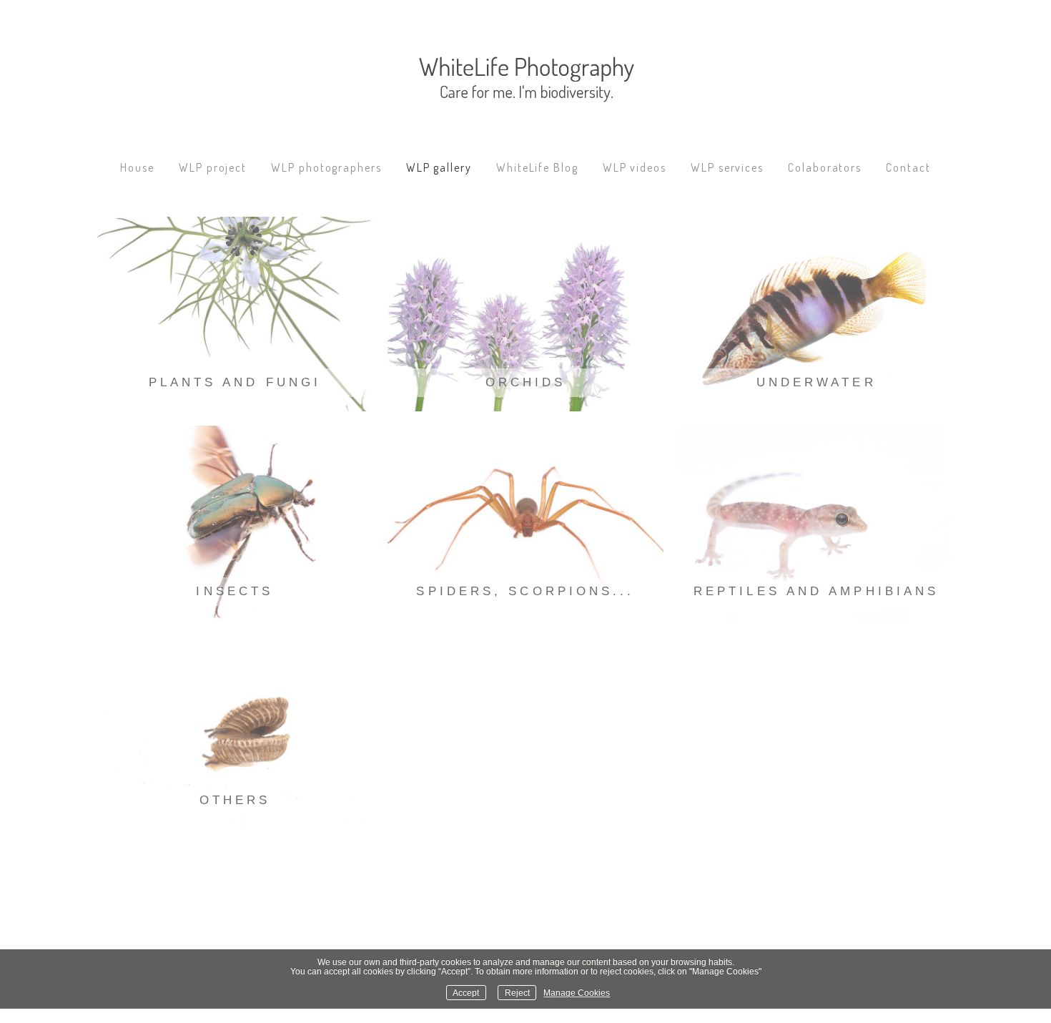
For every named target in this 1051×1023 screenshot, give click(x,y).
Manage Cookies (576, 992)
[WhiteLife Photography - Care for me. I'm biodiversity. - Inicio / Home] (525, 89)
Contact (908, 167)
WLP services (727, 167)
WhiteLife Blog (537, 167)
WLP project (213, 167)
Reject (517, 992)
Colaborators (825, 167)
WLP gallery (439, 167)
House (137, 167)
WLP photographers (326, 167)
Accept (466, 992)
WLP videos (634, 167)
